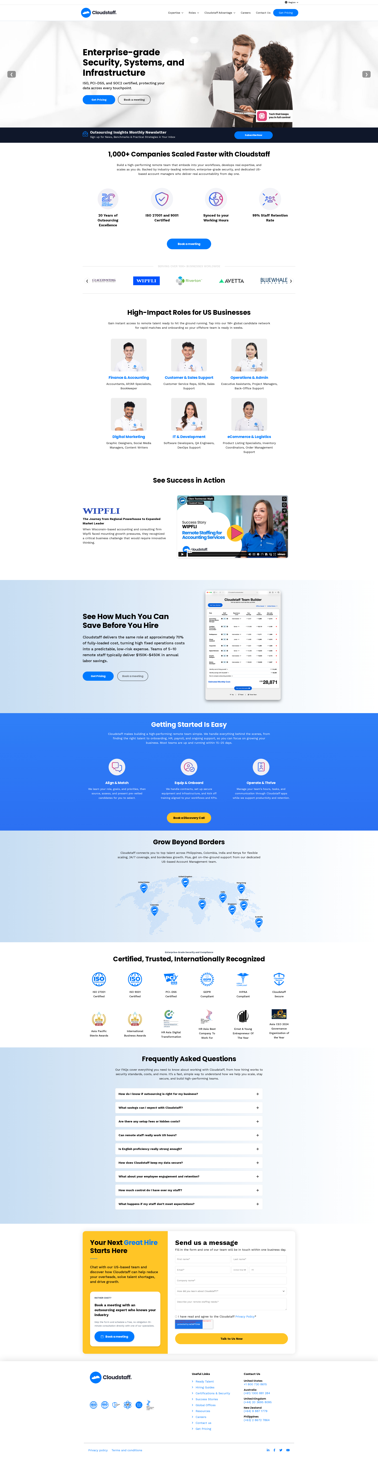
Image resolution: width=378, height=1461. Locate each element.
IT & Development (189, 436)
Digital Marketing (128, 436)
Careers (200, 1417)
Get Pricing (99, 97)
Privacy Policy (245, 1316)
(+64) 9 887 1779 (255, 1411)
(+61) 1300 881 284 (257, 1393)
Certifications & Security (212, 1393)
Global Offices (205, 1405)
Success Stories (206, 1399)
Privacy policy (98, 1450)
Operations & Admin (249, 377)
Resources (202, 1411)
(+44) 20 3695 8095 (258, 1402)
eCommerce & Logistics (249, 436)
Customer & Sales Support (189, 377)
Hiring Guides (204, 1387)
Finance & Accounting (129, 377)
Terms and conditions (126, 1450)
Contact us (203, 1423)
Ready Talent (204, 1381)
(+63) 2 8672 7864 (257, 1420)
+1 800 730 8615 (255, 1384)
